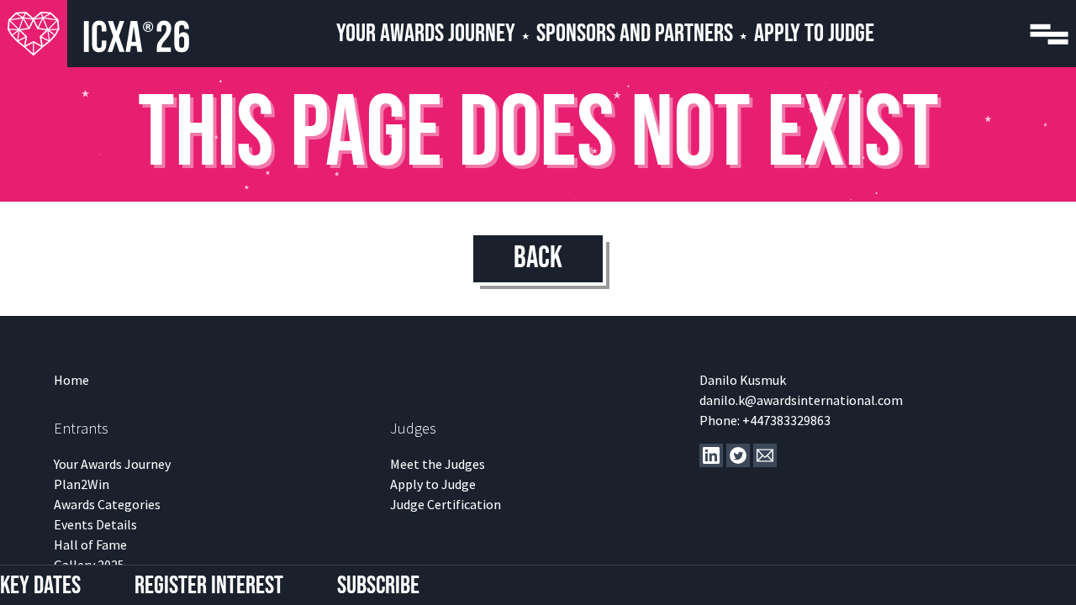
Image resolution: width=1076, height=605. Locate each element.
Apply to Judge (433, 484)
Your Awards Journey (425, 33)
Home (71, 379)
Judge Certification (445, 504)
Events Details (95, 524)
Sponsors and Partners (634, 33)
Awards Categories (107, 504)
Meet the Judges (437, 463)
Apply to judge (814, 33)
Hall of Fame (90, 544)
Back (538, 258)
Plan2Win (81, 484)
